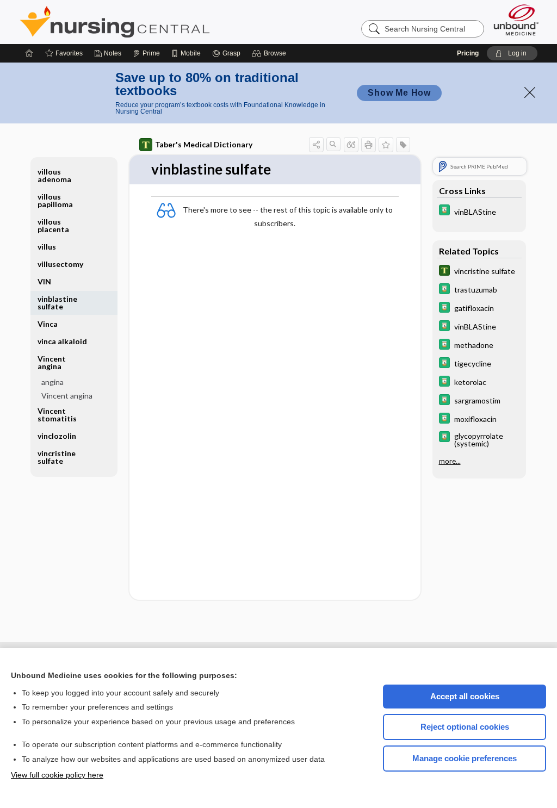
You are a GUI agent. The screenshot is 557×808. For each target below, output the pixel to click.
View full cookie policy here (57, 774)
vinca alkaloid (62, 341)
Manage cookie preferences (464, 758)
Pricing (468, 53)
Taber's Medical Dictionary (203, 144)
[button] (270, 53)
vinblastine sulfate (57, 302)
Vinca (48, 323)
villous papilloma (55, 200)
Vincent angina (66, 395)
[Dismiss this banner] (529, 92)
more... (450, 461)
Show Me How (399, 92)
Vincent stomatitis (57, 414)
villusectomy (60, 264)
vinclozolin (57, 435)
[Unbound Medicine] (516, 20)
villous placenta (53, 225)
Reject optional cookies (464, 726)
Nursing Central (156, 21)
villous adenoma (54, 175)
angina (52, 382)
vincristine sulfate (57, 457)
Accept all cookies (464, 696)
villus (47, 246)
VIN (44, 281)
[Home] (29, 53)
